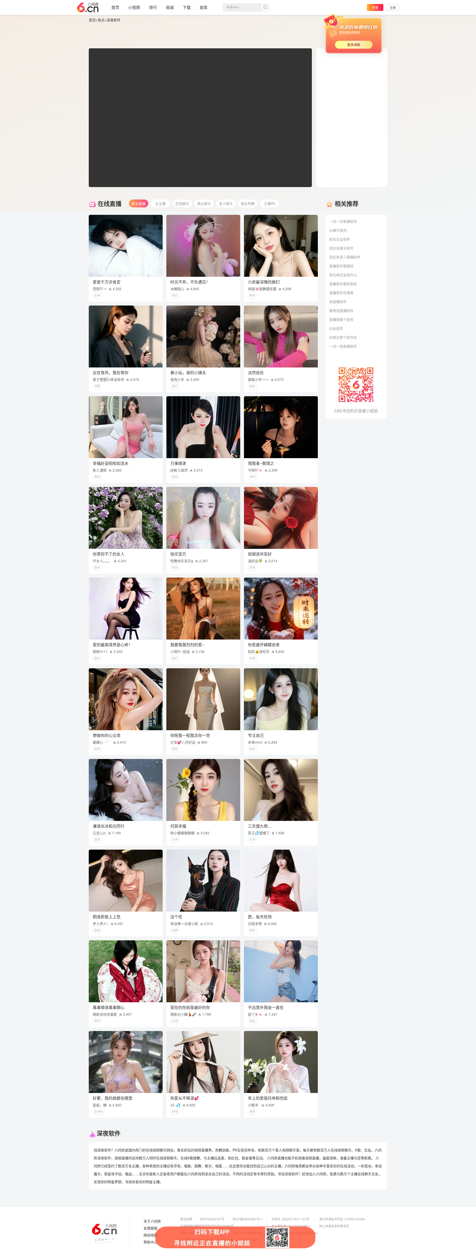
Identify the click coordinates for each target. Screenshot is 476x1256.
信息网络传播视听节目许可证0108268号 (207, 1226)
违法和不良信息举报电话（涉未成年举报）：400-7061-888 (219, 1240)
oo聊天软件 (338, 230)
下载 (187, 7)
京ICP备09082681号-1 (247, 1219)
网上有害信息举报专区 (334, 1226)
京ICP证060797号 (212, 1219)
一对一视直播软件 (343, 346)
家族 (204, 7)
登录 (375, 7)
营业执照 (186, 1219)
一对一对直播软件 (343, 221)
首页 (115, 7)
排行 (153, 7)
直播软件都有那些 (343, 283)
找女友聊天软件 (341, 248)
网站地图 (150, 1235)
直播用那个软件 (341, 319)
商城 (170, 7)
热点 (101, 19)
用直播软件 (338, 301)
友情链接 (150, 1228)
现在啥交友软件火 (343, 274)
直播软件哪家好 (341, 265)
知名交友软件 (339, 239)
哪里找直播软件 (341, 310)
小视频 (134, 7)
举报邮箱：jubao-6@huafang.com (294, 1233)
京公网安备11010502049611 (291, 1226)
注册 (392, 7)
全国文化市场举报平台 (247, 1233)
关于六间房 (152, 1221)
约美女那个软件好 (343, 337)
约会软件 (336, 328)
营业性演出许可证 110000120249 (342, 1219)
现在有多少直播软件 (344, 256)
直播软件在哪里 (341, 292)
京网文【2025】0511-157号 (290, 1219)
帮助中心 (150, 1242)
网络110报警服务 (191, 1233)
